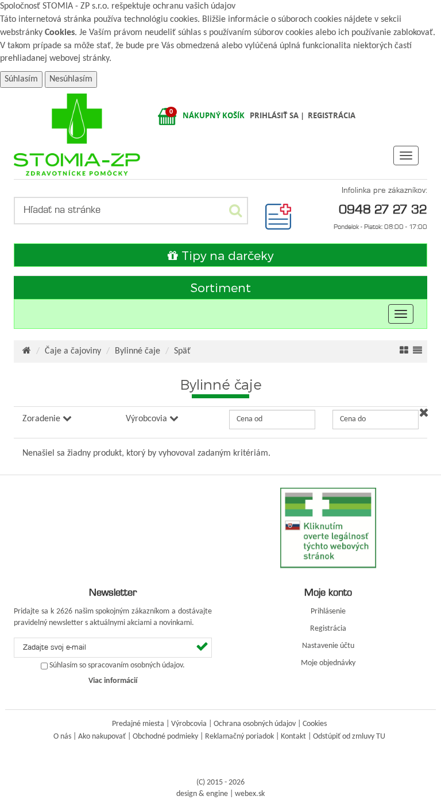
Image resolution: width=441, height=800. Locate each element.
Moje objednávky (328, 663)
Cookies (60, 32)
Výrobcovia (189, 724)
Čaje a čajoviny (73, 351)
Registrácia (328, 628)
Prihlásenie (328, 611)
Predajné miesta (138, 724)
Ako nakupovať (102, 736)
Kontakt (293, 736)
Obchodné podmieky (165, 736)
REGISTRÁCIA (331, 115)
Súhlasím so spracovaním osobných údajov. (117, 666)
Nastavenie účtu (328, 646)
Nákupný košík (214, 115)
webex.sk (250, 794)
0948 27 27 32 (383, 208)
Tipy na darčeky (225, 255)
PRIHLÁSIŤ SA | (278, 115)
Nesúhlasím (70, 79)
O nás (62, 736)
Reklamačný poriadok (239, 736)
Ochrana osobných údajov (255, 724)
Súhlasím (21, 79)
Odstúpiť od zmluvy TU (349, 736)
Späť (182, 351)
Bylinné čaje (137, 351)
